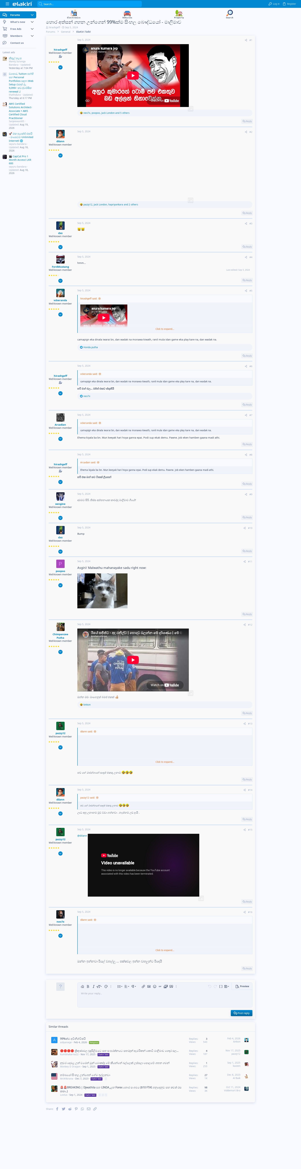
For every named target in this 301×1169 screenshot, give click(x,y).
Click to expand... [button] (165, 329)
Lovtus (63, 1094)
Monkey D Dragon (70, 1066)
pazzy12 (60, 733)
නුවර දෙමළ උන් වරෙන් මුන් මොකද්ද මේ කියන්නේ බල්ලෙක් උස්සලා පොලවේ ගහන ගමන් (114, 1063)
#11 (250, 561)
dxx (60, 233)
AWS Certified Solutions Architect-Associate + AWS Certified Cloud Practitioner (20, 111)
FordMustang (60, 266)
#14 (250, 790)
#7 (250, 415)
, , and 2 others (110, 204)
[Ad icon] (5, 74)
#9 (250, 494)
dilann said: (86, 731)
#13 (250, 723)
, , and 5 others (106, 112)
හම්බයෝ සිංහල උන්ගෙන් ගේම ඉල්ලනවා (85, 1075)
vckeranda (60, 300)
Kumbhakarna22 (69, 1054)
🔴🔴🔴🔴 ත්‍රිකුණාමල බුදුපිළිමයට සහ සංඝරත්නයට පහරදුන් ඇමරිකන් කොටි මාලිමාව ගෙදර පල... (119, 1051)
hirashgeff (54, 27)
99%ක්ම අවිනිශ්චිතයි (73, 1039)
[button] (7, 4)
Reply (249, 121)
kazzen (236, 1065)
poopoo (60, 571)
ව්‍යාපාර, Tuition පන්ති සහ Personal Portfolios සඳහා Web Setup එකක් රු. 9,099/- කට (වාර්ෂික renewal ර (21, 82)
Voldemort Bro (232, 1090)
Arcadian (60, 424)
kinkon (236, 1041)
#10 (250, 528)
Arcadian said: (88, 462)
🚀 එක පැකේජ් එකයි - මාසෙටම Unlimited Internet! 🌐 (21, 137)
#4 (250, 257)
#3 (250, 223)
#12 (250, 624)
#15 (250, 829)
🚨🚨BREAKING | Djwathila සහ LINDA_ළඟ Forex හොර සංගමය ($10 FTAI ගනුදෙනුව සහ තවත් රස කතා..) (121, 1089)
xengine (60, 504)
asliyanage (66, 1042)
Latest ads (9, 52)
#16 (250, 912)
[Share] (246, 40)
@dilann (82, 835)
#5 (250, 290)
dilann (60, 141)
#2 (250, 131)
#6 (250, 366)
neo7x (60, 921)
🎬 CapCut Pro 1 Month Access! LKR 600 (20, 159)
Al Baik (236, 1078)
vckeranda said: (89, 374)
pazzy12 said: (87, 797)
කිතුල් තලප (15, 58)
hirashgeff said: (88, 298)
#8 (250, 454)
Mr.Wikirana (66, 1078)
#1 (250, 40)
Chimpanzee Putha (60, 635)
